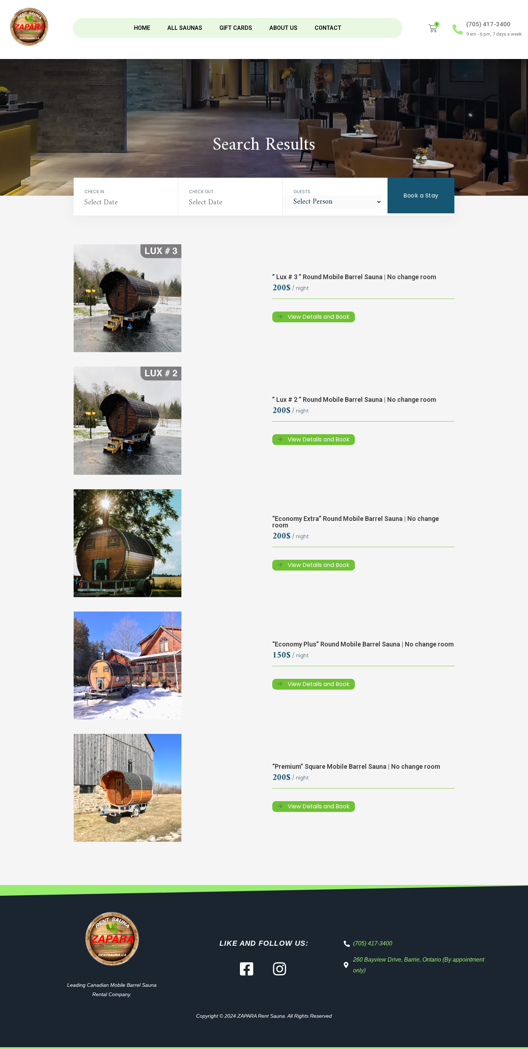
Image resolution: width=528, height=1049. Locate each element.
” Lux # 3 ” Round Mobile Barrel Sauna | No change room (354, 277)
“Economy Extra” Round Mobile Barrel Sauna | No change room (355, 522)
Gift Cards (235, 27)
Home (142, 27)
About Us (283, 27)
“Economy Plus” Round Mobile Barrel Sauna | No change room (363, 644)
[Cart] (433, 28)
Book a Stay (421, 195)
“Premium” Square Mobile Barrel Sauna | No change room (356, 766)
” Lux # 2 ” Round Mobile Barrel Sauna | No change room (354, 399)
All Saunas (184, 27)
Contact (328, 27)
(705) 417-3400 (488, 24)
